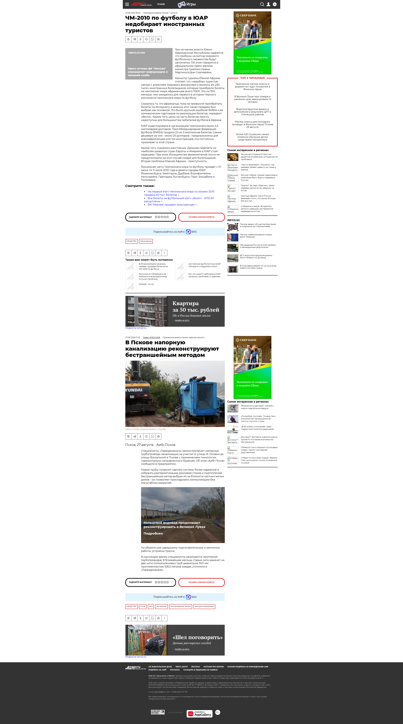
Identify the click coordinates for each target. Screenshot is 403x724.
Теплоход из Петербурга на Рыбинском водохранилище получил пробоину (153, 276)
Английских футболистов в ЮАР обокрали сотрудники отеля (205, 265)
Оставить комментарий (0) (202, 217)
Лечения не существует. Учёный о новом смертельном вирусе (257, 407)
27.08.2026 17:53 (132, 337)
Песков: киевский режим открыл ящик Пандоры (256, 236)
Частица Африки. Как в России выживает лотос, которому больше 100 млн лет (258, 198)
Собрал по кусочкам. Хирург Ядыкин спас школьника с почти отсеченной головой (259, 460)
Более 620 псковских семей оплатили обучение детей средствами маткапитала (252, 137)
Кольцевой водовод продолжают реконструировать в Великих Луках (174, 525)
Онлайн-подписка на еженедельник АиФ (247, 667)
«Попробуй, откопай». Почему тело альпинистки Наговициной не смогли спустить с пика (258, 418)
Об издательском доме (160, 667)
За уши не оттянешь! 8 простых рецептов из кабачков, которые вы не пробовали (259, 156)
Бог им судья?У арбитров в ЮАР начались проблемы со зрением (205, 275)
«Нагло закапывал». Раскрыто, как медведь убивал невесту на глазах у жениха (258, 167)
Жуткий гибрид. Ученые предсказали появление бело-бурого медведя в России (259, 177)
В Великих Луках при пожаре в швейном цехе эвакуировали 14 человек (252, 99)
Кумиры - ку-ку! (146, 284)
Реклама (195, 667)
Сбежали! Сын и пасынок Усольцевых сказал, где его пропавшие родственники (259, 450)
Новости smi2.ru (135, 327)
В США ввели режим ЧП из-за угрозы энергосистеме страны (258, 267)
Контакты (175, 670)
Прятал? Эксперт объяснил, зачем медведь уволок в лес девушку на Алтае (257, 188)
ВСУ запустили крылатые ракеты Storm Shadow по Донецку (256, 256)
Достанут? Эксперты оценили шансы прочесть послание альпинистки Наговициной (259, 439)
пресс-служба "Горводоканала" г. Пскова (145, 429)
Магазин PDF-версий (214, 667)
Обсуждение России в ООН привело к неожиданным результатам (258, 246)
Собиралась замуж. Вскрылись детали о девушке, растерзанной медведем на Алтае (257, 208)
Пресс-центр (182, 667)
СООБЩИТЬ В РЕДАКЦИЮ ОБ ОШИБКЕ (200, 670)
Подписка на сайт (157, 670)
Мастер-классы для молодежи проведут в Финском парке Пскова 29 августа (252, 124)
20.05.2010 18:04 (133, 13)
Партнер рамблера (175, 712)
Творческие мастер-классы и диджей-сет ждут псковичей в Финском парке (252, 87)
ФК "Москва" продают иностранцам (171, 204)
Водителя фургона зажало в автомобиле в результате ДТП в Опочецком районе (252, 112)
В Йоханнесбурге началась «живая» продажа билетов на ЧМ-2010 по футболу (153, 266)
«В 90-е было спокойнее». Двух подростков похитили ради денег (257, 427)
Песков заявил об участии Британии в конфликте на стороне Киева (258, 225)
